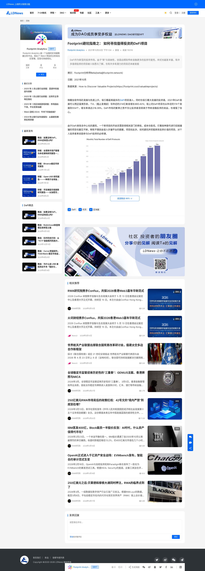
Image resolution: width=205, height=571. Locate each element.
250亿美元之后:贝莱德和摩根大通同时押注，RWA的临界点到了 (106, 485)
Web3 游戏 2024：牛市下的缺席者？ (40, 112)
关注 (42, 74)
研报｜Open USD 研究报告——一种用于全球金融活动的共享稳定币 (48, 179)
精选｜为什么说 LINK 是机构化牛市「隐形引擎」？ (48, 267)
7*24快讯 (42, 13)
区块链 (96, 209)
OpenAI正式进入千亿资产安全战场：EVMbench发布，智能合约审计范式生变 (105, 457)
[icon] (157, 560)
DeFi (122, 100)
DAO (62, 13)
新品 (47, 557)
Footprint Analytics (76, 50)
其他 (117, 50)
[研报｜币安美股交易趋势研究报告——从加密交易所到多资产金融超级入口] (29, 192)
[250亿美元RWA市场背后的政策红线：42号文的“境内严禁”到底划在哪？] (165, 409)
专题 (82, 13)
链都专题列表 (58, 557)
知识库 (73, 13)
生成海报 (135, 567)
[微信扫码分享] (143, 567)
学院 (52, 13)
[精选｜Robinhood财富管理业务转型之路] (29, 228)
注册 (183, 13)
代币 (84, 209)
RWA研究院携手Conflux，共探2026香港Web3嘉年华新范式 (106, 291)
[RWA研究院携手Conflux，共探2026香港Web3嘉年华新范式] (165, 299)
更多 (107, 13)
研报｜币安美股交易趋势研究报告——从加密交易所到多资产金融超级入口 (48, 192)
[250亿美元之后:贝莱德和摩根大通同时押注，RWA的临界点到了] (165, 491)
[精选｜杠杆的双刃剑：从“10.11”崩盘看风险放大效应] (29, 241)
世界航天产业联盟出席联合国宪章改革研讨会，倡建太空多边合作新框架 (105, 347)
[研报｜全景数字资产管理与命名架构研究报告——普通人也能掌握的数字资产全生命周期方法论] (29, 153)
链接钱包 (193, 13)
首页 (32, 13)
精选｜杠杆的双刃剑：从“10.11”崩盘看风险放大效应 (49, 241)
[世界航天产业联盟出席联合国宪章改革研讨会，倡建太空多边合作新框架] (165, 353)
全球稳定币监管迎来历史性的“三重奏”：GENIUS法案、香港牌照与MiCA (106, 374)
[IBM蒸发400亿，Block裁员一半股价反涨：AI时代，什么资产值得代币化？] (165, 436)
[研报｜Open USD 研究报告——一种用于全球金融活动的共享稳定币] (29, 179)
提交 (176, 537)
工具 (97, 13)
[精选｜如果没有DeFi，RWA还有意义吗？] (29, 140)
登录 (177, 13)
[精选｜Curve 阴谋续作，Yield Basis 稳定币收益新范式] (29, 254)
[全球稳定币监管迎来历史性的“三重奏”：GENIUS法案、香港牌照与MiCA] (165, 381)
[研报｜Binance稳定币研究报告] (29, 166)
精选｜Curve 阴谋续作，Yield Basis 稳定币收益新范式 (48, 254)
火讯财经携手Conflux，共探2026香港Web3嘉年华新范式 (104, 318)
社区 (89, 13)
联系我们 (37, 557)
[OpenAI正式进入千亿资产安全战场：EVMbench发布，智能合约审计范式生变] (165, 464)
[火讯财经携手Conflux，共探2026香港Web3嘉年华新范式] (165, 326)
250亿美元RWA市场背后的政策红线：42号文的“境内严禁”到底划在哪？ (106, 402)
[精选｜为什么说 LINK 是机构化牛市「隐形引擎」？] (29, 267)
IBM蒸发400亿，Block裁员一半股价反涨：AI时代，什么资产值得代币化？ (106, 430)
